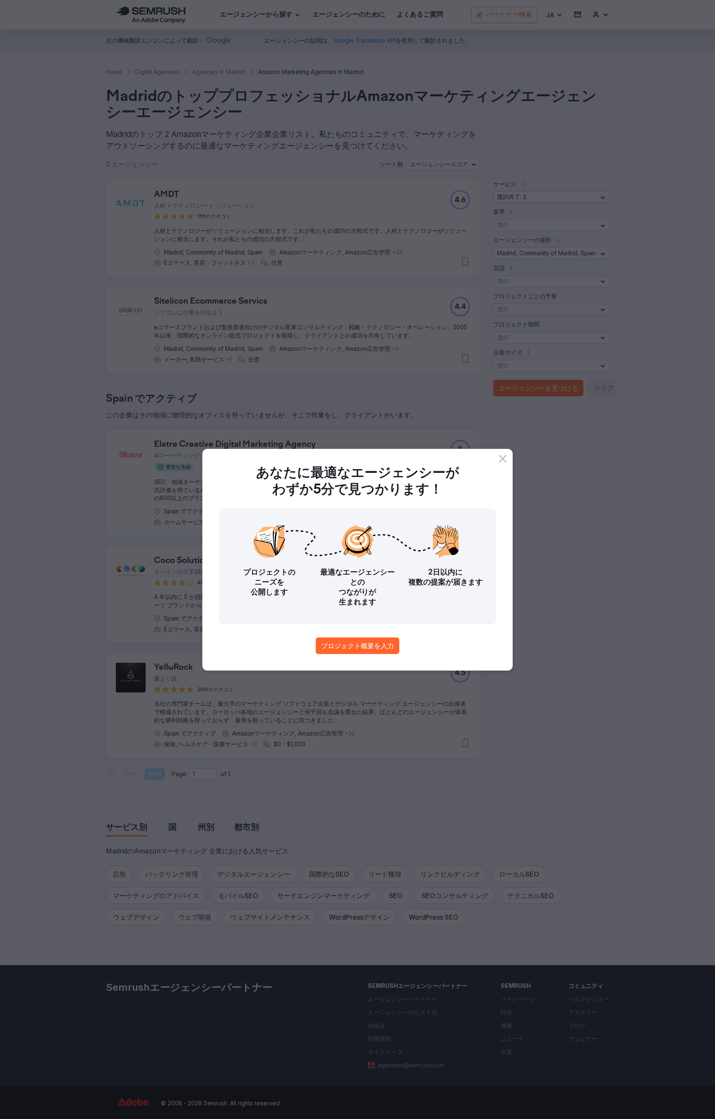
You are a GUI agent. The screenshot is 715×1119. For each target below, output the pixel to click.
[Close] (503, 459)
